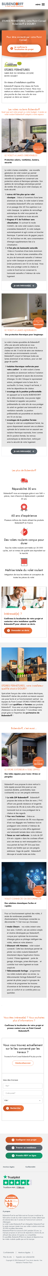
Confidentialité (30, 1167)
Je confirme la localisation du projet (24, 48)
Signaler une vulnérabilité (25, 1257)
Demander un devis (20, 630)
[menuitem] (12, 1167)
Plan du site (7, 1257)
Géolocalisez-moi (22, 1063)
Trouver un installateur (26, 1148)
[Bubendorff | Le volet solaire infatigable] (12, 4)
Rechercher (15, 1108)
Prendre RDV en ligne (26, 1156)
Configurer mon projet (26, 1140)
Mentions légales (8, 1167)
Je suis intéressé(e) (22, 286)
